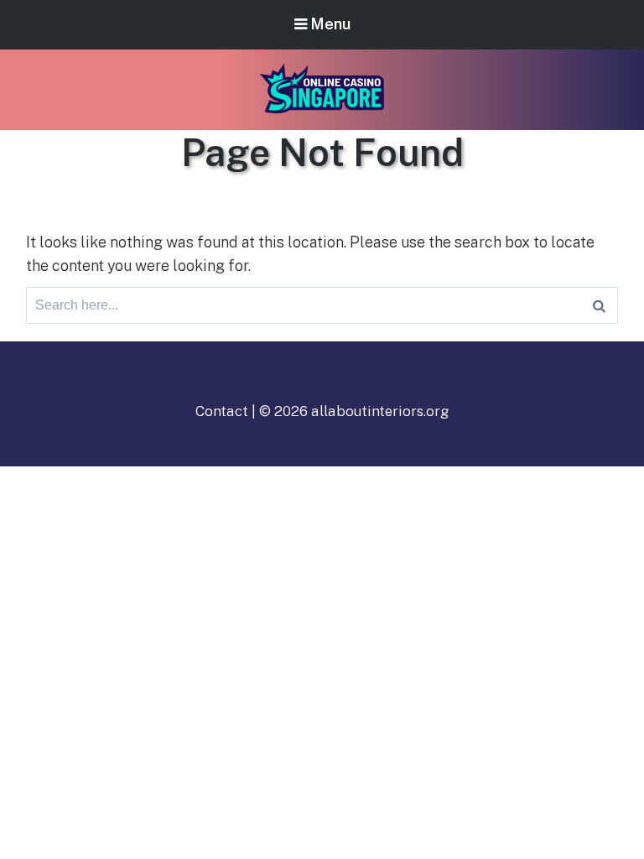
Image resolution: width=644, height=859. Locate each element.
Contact (221, 411)
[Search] (599, 305)
